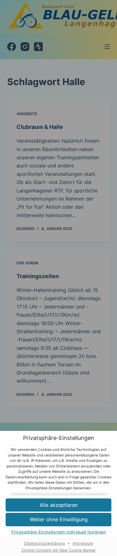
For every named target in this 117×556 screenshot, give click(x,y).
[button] (58, 505)
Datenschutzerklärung (44, 543)
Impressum (83, 543)
